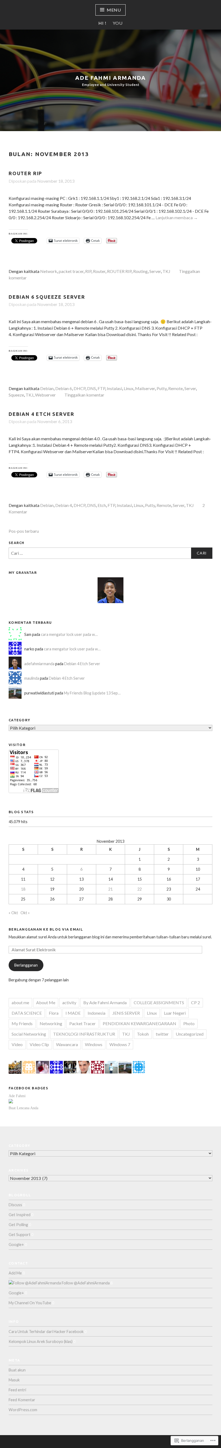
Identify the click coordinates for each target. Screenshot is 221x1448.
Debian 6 (63, 388)
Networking (51, 1023)
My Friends (22, 1023)
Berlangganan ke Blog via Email (46, 929)
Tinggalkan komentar (84, 394)
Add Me (15, 1273)
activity (69, 1002)
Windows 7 (119, 1044)
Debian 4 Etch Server (41, 414)
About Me (45, 1002)
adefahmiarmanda (39, 663)
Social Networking (29, 1033)
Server (155, 271)
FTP (101, 388)
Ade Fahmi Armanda (110, 77)
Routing (140, 271)
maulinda (31, 678)
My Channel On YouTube (30, 1303)
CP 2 (195, 1002)
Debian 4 (63, 505)
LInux (152, 1012)
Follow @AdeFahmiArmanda (85, 1283)
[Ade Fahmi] (11, 1102)
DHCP (79, 388)
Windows (93, 1044)
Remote (175, 388)
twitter (162, 1033)
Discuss (15, 1204)
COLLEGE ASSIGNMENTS (159, 1002)
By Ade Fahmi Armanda (105, 1002)
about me (20, 1002)
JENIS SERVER (126, 1012)
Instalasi (114, 388)
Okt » (25, 912)
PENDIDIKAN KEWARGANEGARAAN (139, 1023)
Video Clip (39, 1044)
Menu (114, 9)
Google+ (16, 1244)
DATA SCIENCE (27, 1012)
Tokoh (143, 1033)
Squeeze (16, 394)
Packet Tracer (82, 1023)
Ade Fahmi (17, 1096)
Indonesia (96, 1012)
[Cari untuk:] (110, 553)
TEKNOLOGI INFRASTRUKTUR (84, 1033)
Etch (102, 505)
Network (48, 271)
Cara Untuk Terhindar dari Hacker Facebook (46, 1331)
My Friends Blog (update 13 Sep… (92, 693)
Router (99, 271)
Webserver (45, 394)
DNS (91, 388)
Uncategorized (189, 1033)
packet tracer (71, 271)
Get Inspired (19, 1214)
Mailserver (145, 388)
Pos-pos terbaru (24, 531)
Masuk (14, 1380)
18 (23, 889)
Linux (128, 388)
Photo (189, 1023)
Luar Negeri (175, 1012)
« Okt (13, 912)
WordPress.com (23, 1409)
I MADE (73, 1012)
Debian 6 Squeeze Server (47, 297)
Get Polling (18, 1224)
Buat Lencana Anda (23, 1108)
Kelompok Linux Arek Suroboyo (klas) (40, 1341)
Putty (162, 388)
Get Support (19, 1234)
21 (110, 889)
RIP (88, 271)
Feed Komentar (22, 1399)
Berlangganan (26, 965)
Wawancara (67, 1044)
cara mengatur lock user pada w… (69, 634)
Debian (47, 388)
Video (17, 1044)
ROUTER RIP (25, 173)
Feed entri (17, 1390)
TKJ (166, 271)
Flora (53, 1012)
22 (139, 889)
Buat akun (17, 1370)
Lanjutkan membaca (177, 218)
